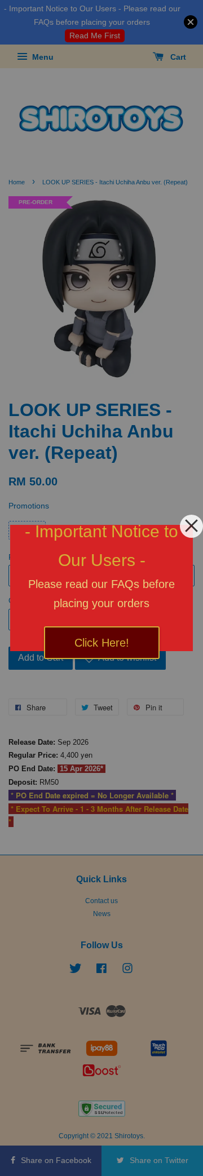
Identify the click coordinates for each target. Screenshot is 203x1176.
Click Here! (101, 642)
